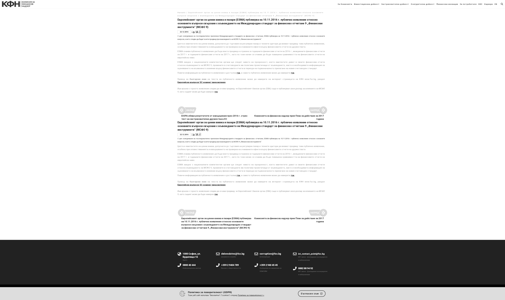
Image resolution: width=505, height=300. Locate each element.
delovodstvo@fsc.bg (232, 253)
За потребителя (468, 4)
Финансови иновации (447, 4)
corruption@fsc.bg (270, 253)
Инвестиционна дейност (367, 4)
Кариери (488, 4)
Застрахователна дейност (395, 4)
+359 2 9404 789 (230, 265)
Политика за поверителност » (251, 295)
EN (496, 4)
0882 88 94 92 (305, 268)
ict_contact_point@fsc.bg (311, 254)
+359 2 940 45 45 (269, 265)
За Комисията (345, 4)
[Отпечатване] (199, 32)
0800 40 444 (189, 265)
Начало (182, 13)
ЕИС (480, 4)
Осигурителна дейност (423, 4)
